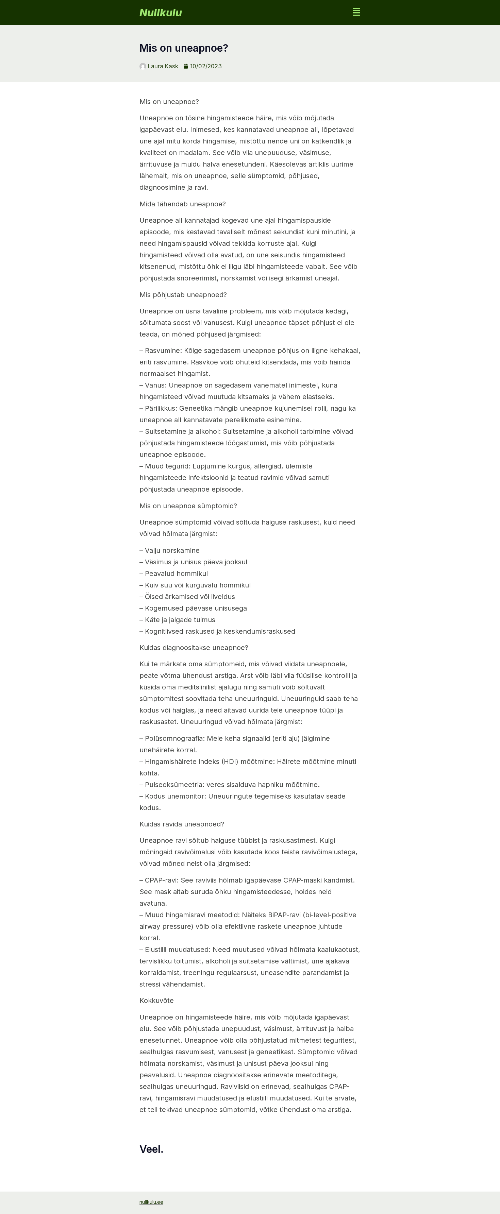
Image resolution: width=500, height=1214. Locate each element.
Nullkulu (160, 12)
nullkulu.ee (151, 1202)
